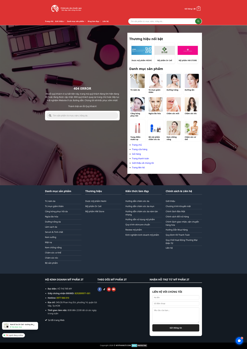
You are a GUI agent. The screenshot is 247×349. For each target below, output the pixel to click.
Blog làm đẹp (93, 21)
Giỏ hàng (136, 154)
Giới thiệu (59, 21)
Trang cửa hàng (139, 149)
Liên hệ (106, 21)
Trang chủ (49, 21)
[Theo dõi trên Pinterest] (109, 289)
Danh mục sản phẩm (75, 21)
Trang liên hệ (138, 167)
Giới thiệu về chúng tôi (143, 163)
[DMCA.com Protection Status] (139, 345)
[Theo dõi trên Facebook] (100, 289)
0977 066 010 (62, 297)
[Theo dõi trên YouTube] (114, 289)
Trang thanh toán (140, 158)
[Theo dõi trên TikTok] (104, 289)
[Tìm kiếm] (198, 21)
